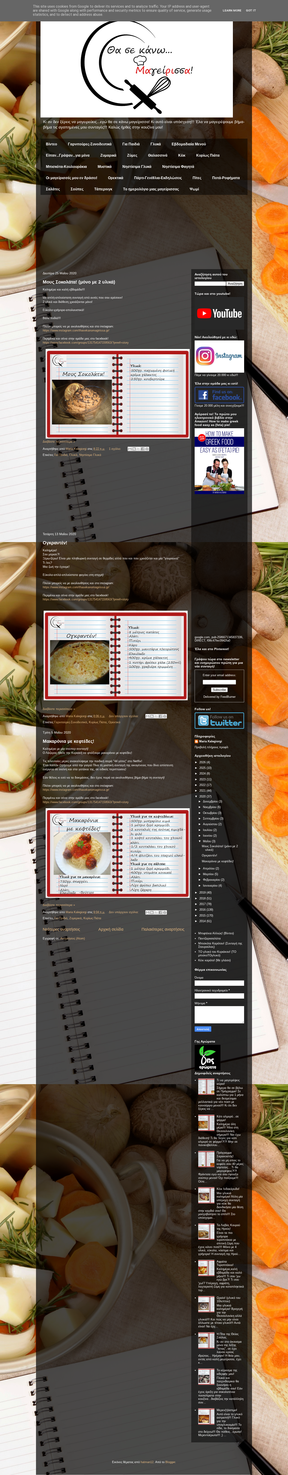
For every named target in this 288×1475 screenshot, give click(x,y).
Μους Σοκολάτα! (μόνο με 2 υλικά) (79, 281)
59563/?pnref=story (116, 342)
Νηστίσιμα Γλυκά (136, 167)
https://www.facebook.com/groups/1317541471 (73, 342)
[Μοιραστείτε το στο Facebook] (142, 449)
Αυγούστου (210, 824)
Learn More (232, 10)
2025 (203, 768)
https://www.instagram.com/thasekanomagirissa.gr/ (76, 330)
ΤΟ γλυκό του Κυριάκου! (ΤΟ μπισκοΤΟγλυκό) (217, 953)
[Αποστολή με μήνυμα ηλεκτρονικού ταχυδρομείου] (130, 449)
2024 (203, 773)
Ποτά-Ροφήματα (226, 178)
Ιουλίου (208, 830)
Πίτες (197, 178)
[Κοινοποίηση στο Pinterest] (147, 449)
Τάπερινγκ (103, 189)
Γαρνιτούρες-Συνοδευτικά (90, 144)
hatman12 (147, 1462)
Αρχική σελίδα (110, 929)
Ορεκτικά (115, 178)
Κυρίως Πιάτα (208, 155)
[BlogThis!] (134, 449)
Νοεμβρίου (210, 807)
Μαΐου (207, 841)
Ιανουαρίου (210, 885)
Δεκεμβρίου (211, 801)
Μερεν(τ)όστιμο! (227, 1410)
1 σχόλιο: (115, 448)
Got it (251, 10)
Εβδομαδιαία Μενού (189, 144)
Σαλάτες (53, 189)
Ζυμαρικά (108, 155)
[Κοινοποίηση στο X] (138, 449)
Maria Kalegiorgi (210, 741)
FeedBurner (228, 696)
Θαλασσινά (157, 155)
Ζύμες (132, 155)
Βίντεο (51, 144)
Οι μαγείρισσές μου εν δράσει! (71, 178)
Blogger (170, 1462)
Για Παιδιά (131, 144)
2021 (203, 790)
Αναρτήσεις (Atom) (72, 938)
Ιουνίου (208, 835)
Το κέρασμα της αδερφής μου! (227, 1372)
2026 (203, 762)
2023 (203, 779)
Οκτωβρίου (210, 813)
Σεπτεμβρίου (211, 818)
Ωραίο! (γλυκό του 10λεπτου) (228, 1299)
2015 (203, 915)
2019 (203, 892)
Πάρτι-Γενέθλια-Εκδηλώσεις (158, 178)
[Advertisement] (144, 233)
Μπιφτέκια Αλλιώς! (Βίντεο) (216, 933)
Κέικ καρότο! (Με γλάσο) (214, 960)
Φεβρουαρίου (212, 879)
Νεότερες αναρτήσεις (61, 929)
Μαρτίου (209, 874)
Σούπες (77, 189)
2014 (203, 921)
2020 (203, 796)
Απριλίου (209, 868)
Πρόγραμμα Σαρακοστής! (225, 1154)
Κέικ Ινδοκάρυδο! (228, 1189)
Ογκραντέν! (55, 542)
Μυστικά (105, 167)
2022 (203, 785)
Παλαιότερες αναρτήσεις (163, 929)
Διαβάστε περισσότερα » (59, 441)
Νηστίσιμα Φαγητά (178, 167)
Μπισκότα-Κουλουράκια (66, 167)
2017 (203, 904)
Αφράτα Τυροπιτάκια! (225, 1263)
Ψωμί (194, 189)
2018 (203, 898)
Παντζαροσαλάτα (209, 938)
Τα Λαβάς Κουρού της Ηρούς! (228, 1226)
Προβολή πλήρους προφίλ (211, 747)
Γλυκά (156, 144)
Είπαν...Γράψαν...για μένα (68, 155)
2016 (203, 909)
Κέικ (181, 155)
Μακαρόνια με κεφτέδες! (68, 741)
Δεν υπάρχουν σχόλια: (124, 716)
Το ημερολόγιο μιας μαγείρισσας (151, 189)
